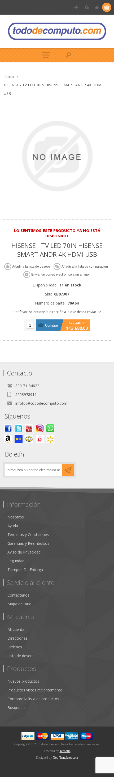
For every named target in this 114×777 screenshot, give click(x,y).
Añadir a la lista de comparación (85, 266)
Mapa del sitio (19, 603)
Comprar (51, 325)
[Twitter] (19, 428)
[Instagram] (40, 428)
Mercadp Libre (29, 439)
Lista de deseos (20, 655)
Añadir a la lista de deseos (31, 266)
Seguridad (15, 560)
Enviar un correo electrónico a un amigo (60, 274)
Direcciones (17, 638)
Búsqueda (16, 707)
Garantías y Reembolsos (28, 543)
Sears (40, 439)
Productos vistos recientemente (34, 689)
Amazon (8, 439)
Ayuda (12, 525)
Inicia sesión (86, 7)
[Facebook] (8, 428)
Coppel (19, 439)
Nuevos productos (23, 681)
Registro (76, 7)
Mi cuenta (15, 629)
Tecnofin (65, 751)
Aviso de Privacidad (24, 552)
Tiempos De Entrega (25, 569)
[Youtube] (29, 428)
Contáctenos (18, 595)
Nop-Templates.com (65, 757)
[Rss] (50, 428)
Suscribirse (68, 470)
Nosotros (15, 517)
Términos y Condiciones (28, 534)
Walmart (50, 439)
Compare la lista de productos (33, 698)
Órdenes (14, 646)
